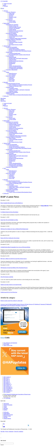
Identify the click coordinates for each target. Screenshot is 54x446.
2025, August (6, 392)
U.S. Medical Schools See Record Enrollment (9, 212)
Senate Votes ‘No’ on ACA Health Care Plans (9, 219)
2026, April (6, 382)
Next (14, 292)
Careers (5, 406)
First (2, 292)
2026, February (7, 384)
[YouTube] (4, 426)
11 (8, 292)
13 (10, 292)
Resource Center (7, 416)
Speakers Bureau (7, 418)
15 (12, 292)
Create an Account (7, 3)
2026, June (6, 379)
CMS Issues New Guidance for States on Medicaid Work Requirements (14, 228)
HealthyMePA (6, 413)
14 (11, 292)
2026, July (6, 378)
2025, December (7, 387)
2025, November (7, 388)
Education (5, 408)
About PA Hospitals (7, 404)
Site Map (5, 417)
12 (9, 292)
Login (4, 4)
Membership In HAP (8, 414)
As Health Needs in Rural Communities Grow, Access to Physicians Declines (15, 247)
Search (6, 6)
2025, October (7, 389)
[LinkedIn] (3, 424)
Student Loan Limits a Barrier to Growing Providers (11, 284)
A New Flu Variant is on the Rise (7, 276)
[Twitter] (28, 425)
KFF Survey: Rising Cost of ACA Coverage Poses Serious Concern (14, 258)
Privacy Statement (9, 431)
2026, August (7, 377)
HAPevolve (6, 412)
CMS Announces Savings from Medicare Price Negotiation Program (14, 267)
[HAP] (2, 8)
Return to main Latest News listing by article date (11, 300)
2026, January (7, 385)
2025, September (7, 390)
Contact (5, 407)
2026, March (6, 383)
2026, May (6, 380)
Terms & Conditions (18, 431)
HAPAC (5, 409)
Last (16, 292)
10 (7, 292)
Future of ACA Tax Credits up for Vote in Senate (10, 237)
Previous (4, 292)
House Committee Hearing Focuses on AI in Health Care (12, 202)
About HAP (6, 403)
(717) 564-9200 (4, 1)
